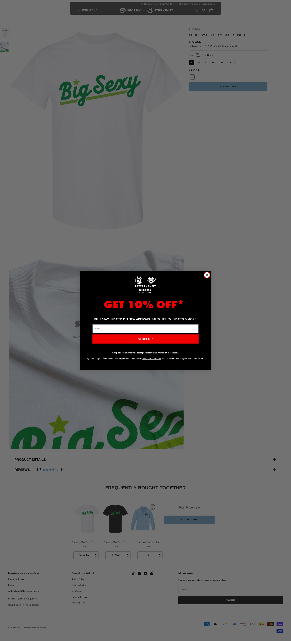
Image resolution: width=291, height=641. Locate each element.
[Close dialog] (207, 275)
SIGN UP (145, 339)
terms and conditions (151, 358)
